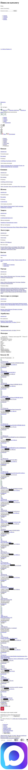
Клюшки (5, 139)
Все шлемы (3, 197)
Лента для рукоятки (13, 186)
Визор (2, 206)
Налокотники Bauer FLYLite (7, 587)
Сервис (5, 121)
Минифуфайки (12, 304)
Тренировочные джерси (11, 222)
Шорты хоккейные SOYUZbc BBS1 (9, 459)
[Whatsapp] (14, 76)
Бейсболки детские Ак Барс (20, 288)
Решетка (6, 206)
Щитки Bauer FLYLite (6, 563)
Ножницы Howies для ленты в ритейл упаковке (12, 687)
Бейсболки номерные (5, 290)
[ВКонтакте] (12, 49)
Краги (14, 227)
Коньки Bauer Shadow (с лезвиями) (9, 628)
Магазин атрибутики (21, 735)
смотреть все (3, 151)
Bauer (4, 160)
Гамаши (9, 248)
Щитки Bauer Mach (5, 553)
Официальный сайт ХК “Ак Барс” (8, 735)
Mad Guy (3, 242)
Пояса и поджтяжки (12, 247)
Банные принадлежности (6, 303)
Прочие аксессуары (19, 248)
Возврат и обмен (7, 728)
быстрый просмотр (5, 366)
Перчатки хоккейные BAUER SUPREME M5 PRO (12, 362)
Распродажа (6, 145)
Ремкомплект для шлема (6, 207)
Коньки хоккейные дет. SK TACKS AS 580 (10, 522)
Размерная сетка (7, 729)
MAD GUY (10, 217)
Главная (5, 15)
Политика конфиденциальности (8, 738)
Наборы (25, 227)
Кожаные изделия (23, 303)
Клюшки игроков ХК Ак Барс (7, 259)
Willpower (9, 242)
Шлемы (5, 140)
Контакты (5, 724)
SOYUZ (14, 160)
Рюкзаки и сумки (20, 304)
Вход (4, 134)
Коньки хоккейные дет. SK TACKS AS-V (10, 511)
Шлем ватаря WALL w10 (6, 617)
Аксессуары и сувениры (9, 264)
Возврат (5, 19)
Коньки (5, 138)
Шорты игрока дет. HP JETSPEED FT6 (10, 500)
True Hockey (9, 160)
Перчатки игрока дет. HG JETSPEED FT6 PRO (11, 488)
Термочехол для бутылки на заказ (8, 249)
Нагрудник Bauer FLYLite (6, 575)
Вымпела (3, 321)
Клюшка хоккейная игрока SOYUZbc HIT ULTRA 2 (13, 473)
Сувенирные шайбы (5, 310)
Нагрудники (3, 227)
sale (9, 340)
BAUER (5, 217)
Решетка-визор (11, 206)
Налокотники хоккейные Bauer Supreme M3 (11, 409)
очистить (3, 351)
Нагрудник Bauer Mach (6, 542)
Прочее (25, 304)
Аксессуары (6, 143)
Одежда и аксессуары (15, 336)
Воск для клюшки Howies (6, 697)
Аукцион (5, 119)
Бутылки (3, 247)
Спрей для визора (19, 206)
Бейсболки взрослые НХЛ (7, 289)
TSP (6, 242)
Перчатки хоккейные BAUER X (8, 372)
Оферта (17, 738)
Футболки (3, 277)
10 (4, 705)
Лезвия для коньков (5, 165)
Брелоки (2, 309)
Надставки (23, 186)
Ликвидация (7, 122)
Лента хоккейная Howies (6, 669)
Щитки (21, 227)
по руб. (14, 364)
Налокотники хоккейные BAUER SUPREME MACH (13, 425)
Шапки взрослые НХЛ (13, 291)
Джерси (7, 321)
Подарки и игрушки (17, 309)
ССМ (2, 160)
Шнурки (23, 247)
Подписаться (16, 716)
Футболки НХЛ (9, 277)
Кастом (5, 144)
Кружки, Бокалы (4, 304)
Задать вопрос (7, 733)
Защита (5, 142)
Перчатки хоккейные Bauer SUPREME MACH (11, 384)
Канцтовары (15, 303)
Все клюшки (3, 177)
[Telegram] (14, 100)
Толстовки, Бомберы (20, 276)
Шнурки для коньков (13, 166)
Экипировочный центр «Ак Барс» (9, 322)
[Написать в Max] (14, 768)
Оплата (5, 18)
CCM (2, 181)
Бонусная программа (8, 730)
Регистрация (12, 134)
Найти (15, 10)
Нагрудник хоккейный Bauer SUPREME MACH (12, 397)
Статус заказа (6, 731)
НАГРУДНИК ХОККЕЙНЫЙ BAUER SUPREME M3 (13, 447)
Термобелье (3, 222)
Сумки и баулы (4, 248)
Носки (6, 247)
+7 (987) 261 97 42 (16, 718)
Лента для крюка (4, 186)
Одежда (5, 118)
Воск (19, 186)
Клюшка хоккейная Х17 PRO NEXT (9, 638)
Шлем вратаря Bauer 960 (6, 599)
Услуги (25, 336)
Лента (19, 247)
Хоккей (5, 117)
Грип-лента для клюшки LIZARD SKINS (10, 530)
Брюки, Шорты (4, 276)
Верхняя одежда (11, 276)
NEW (4, 340)
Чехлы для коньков (14, 165)
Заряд (11, 181)
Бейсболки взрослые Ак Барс (7, 288)
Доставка (5, 17)
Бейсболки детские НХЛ (18, 289)
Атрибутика (6, 265)
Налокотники (10, 227)
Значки (6, 309)
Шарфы (11, 321)
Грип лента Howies (5, 678)
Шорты (18, 227)
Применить (8, 351)
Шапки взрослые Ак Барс (17, 290)
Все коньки (3, 156)
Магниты (10, 309)
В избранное (3, 367)
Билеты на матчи (4, 736)
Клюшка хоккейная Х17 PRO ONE (9, 648)
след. (6, 705)
